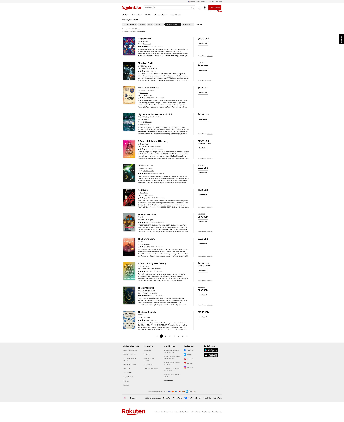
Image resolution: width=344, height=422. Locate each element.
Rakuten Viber (168, 412)
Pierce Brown (144, 193)
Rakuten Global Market (182, 412)
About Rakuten (217, 412)
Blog (217, 1)
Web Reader (127, 373)
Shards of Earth (145, 63)
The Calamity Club (147, 312)
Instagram (190, 367)
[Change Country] (124, 398)
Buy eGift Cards (128, 377)
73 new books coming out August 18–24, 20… (172, 369)
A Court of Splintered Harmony (153, 141)
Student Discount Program (149, 359)
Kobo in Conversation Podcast (130, 359)
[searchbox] (167, 7)
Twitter (189, 354)
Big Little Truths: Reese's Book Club (155, 114)
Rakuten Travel (195, 412)
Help (220, 1)
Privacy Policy (177, 398)
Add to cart (203, 43)
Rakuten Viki (159, 412)
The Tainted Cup (146, 288)
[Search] (192, 7)
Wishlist (200, 9)
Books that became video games (172, 375)
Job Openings (148, 364)
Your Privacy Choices (194, 398)
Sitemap (126, 385)
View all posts (168, 381)
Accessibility (207, 398)
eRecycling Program (129, 364)
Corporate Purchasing (151, 368)
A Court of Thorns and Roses (152, 146)
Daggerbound (144, 38)
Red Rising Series (148, 195)
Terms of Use (167, 398)
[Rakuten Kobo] (131, 8)
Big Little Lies (147, 122)
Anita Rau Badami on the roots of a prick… (172, 363)
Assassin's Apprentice (148, 87)
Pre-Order (202, 148)
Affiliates (146, 354)
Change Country (195, 1)
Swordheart (147, 44)
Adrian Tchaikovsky (146, 66)
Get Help (126, 381)
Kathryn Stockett (145, 317)
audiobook (209, 56)
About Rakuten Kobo (130, 350)
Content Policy (217, 398)
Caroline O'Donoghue (146, 220)
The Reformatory (146, 239)
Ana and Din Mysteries (150, 293)
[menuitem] (125, 15)
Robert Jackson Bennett (147, 291)
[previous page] (157, 336)
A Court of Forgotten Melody (152, 263)
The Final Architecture (150, 68)
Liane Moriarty (144, 120)
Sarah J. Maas (144, 144)
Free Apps (126, 368)
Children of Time (146, 165)
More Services (206, 412)
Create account (215, 7)
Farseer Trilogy (148, 95)
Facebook (190, 350)
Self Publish (147, 350)
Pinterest (190, 359)
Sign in (220, 11)
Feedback (341, 39)
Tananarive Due (145, 244)
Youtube (190, 363)
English (132, 398)
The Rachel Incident (147, 214)
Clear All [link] (199, 24)
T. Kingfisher (144, 41)
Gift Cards (211, 1)
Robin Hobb (144, 93)
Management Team (129, 354)
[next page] (187, 336)
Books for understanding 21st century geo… (171, 351)
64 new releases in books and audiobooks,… (172, 357)
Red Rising (143, 190)
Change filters (141, 31)
